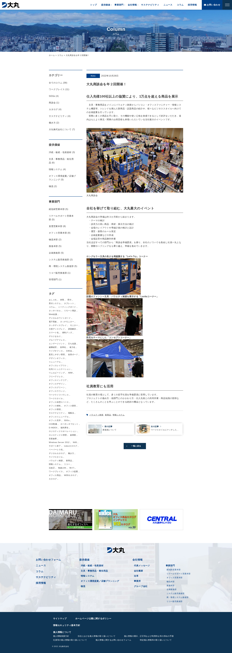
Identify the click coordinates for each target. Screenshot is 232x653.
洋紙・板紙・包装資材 (92, 565)
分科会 (69, 351)
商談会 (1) (54, 103)
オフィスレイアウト (58, 365)
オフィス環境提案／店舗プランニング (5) (62, 178)
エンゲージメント (57, 344)
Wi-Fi (71, 468)
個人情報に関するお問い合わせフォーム (113, 640)
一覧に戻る (136, 446)
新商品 (108, 415)
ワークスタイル (56, 398)
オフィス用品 (55, 475)
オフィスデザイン (57, 384)
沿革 (136, 576)
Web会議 (53, 314)
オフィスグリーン (57, 387)
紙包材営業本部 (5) (58, 209)
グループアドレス (57, 340)
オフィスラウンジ (57, 391)
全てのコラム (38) (58, 83)
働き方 (71, 453)
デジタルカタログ (57, 453)
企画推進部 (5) (56, 253)
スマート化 (54, 332)
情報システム (119, 415)
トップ (93, 5)
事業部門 (119, 5)
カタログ (53, 479)
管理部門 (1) (55, 279)
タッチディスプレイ (58, 325)
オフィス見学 (55, 420)
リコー (67, 464)
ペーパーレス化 (56, 449)
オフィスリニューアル (59, 417)
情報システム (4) (57, 169)
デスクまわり (55, 336)
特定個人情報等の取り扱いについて (156, 640)
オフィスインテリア (58, 380)
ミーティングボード (67, 307)
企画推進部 (172, 589)
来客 (62, 300)
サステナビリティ (150, 5)
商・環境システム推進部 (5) (63, 266)
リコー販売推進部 (174, 601)
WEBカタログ (70, 475)
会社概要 (138, 571)
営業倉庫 (53, 439)
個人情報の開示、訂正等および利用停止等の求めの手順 (149, 636)
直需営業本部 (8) (57, 226)
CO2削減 (53, 424)
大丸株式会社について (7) (62, 129)
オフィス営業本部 (174, 577)
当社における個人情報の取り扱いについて (96, 636)
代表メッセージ (142, 565)
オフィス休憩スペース (59, 402)
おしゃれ (53, 300)
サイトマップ (60, 618)
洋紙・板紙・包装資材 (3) (62, 152)
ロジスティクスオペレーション (63, 431)
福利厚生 (64, 428)
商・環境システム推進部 (178, 597)
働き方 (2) (54, 123)
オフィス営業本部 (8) (59, 233)
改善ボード (73, 354)
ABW (70, 373)
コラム (180, 5)
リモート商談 (70, 311)
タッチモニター (67, 322)
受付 (69, 300)
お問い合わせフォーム (48, 559)
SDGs (66, 420)
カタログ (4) (55, 109)
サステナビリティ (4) (59, 116)
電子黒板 (53, 322)
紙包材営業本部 (174, 570)
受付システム (55, 303)
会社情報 (132, 5)
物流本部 (171, 582)
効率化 (63, 347)
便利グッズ (67, 332)
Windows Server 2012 (59, 442)
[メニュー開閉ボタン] (227, 5)
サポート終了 (55, 446)
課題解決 (72, 329)
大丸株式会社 (10, 5)
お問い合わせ (213, 5)
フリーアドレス (56, 376)
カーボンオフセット (69, 424)
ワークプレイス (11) (59, 89)
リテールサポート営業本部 (179, 574)
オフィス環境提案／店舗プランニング (100, 581)
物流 (83, 586)
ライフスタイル (56, 457)
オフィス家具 (70, 406)
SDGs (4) (54, 96)
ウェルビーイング (57, 373)
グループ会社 (141, 586)
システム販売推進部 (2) (61, 259)
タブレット (69, 303)
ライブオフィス (56, 351)
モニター (74, 325)
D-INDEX (53, 428)
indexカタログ (70, 446)
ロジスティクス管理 (58, 435)
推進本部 (171, 585)
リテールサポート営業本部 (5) (61, 218)
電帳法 (71, 413)
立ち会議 (72, 344)
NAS (75, 442)
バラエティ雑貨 (96, 415)
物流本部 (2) (55, 239)
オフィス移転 (55, 406)
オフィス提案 (72, 471)
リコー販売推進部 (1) (59, 273)
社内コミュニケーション (60, 369)
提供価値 (105, 5)
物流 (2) (53, 186)
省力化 (72, 347)
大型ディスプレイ (57, 329)
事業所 (137, 581)
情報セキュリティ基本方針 (66, 625)
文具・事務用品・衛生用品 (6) (61, 161)
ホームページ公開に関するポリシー (93, 618)
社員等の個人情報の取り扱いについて (70, 640)
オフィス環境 (55, 409)
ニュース (168, 5)
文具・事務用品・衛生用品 (94, 571)
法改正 (52, 468)
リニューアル (55, 362)
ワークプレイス (56, 471)
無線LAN (62, 468)
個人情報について (62, 632)
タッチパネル (55, 311)
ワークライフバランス (59, 395)
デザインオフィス (57, 358)
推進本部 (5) (55, 246)
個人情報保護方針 (61, 636)
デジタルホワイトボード (60, 318)
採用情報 (192, 5)
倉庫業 (73, 435)
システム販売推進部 (175, 593)
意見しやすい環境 (57, 354)
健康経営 (53, 347)
